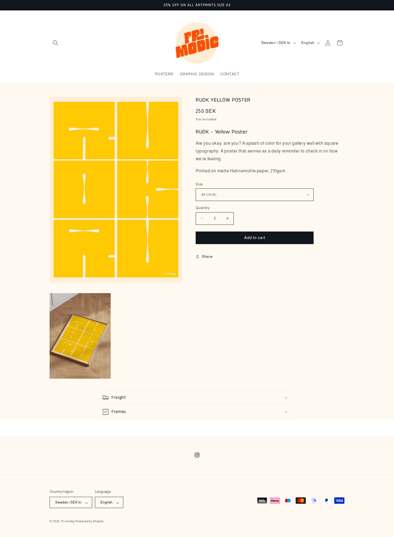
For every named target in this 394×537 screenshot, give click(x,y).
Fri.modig (68, 521)
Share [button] (207, 256)
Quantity (202, 208)
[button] (55, 43)
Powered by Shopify (89, 521)
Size (199, 184)
